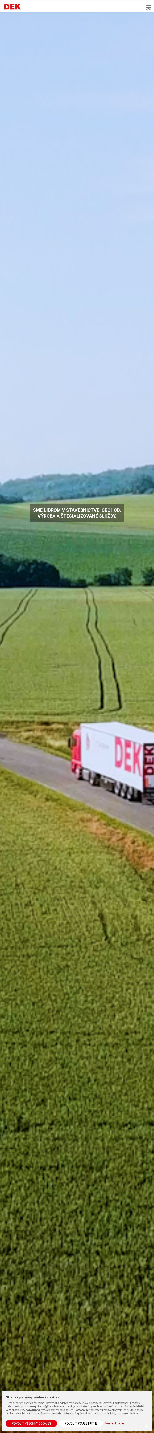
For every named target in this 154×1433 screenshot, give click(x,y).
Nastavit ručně (114, 1423)
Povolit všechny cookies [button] (31, 1423)
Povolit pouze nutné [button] (81, 1423)
